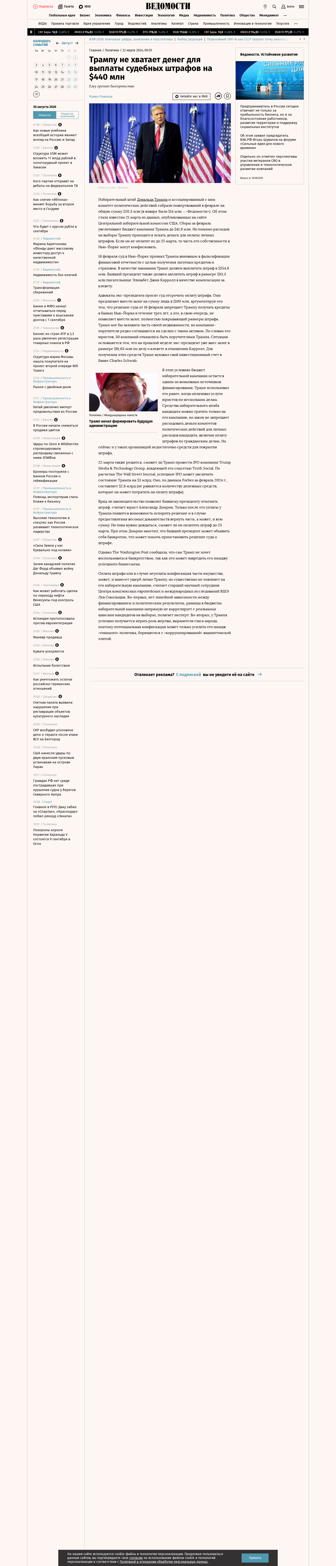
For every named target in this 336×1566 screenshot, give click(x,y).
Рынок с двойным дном (52, 387)
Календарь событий (42, 43)
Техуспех (282, 24)
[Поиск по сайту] (274, 6)
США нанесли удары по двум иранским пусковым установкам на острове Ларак (53, 760)
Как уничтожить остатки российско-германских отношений (52, 684)
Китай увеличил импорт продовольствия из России (55, 409)
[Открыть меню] (301, 6)
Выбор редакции (190, 39)
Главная (95, 50)
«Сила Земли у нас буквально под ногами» (52, 547)
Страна (193, 24)
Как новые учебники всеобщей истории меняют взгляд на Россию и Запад (55, 135)
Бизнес (85, 15)
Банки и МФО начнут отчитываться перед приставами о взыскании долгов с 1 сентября (53, 313)
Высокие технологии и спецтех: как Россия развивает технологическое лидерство (55, 525)
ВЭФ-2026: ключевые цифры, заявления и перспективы (131, 39)
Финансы (123, 15)
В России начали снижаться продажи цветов (55, 427)
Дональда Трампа (152, 199)
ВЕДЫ (42, 24)
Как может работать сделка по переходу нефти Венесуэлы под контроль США (55, 598)
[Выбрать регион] (265, 6)
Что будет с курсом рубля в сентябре (55, 228)
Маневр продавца (47, 637)
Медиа (184, 15)
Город (119, 24)
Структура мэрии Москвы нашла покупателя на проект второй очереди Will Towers (55, 364)
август (67, 43)
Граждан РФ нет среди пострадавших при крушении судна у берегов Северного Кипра (54, 787)
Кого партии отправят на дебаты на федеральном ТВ (55, 183)
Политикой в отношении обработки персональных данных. (164, 1562)
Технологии (166, 15)
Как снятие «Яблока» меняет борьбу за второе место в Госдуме (53, 204)
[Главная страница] (168, 7)
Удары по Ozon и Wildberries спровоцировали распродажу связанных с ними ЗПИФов (55, 451)
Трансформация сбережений (46, 290)
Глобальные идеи (62, 15)
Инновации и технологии (253, 24)
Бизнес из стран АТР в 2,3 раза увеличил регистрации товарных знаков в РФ (55, 338)
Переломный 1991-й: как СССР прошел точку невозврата (249, 39)
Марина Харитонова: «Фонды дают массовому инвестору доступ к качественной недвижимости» (53, 253)
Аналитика (159, 24)
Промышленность (216, 24)
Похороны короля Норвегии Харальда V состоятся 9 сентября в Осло (51, 837)
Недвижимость (205, 15)
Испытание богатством (51, 665)
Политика (227, 15)
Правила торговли (65, 24)
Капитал (177, 24)
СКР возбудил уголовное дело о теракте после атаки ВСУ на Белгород (55, 734)
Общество (247, 15)
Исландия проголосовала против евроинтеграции (54, 620)
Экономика (103, 15)
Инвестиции (144, 15)
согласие (136, 1558)
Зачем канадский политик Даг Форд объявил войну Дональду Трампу (54, 568)
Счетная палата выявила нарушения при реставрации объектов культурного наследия (52, 709)
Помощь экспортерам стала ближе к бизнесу (55, 499)
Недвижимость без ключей (55, 275)
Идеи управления (96, 24)
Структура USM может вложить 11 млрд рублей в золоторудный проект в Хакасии (54, 160)
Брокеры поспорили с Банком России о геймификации (51, 476)
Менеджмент (269, 15)
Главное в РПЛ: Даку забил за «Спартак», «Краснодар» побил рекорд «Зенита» (55, 811)
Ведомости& (137, 24)
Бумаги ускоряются (48, 651)
